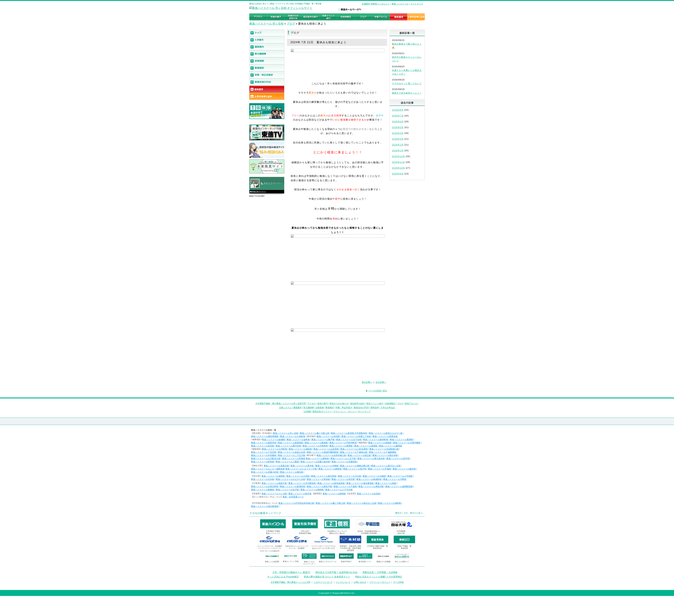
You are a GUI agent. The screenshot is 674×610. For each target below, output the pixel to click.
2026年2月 (398, 145)
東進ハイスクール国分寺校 (385, 455)
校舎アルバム (411, 403)
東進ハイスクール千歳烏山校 (353, 452)
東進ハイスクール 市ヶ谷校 (266, 23)
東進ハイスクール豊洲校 (401, 439)
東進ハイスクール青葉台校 (276, 465)
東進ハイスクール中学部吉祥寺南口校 (296, 503)
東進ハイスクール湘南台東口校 (354, 465)
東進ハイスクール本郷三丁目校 (356, 436)
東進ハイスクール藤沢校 (404, 469)
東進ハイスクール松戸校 (287, 489)
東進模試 (329, 407)
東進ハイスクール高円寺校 (288, 446)
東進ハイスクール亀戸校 (323, 439)
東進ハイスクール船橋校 (262, 489)
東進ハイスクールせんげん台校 (290, 479)
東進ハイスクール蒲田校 (300, 449)
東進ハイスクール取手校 (300, 493)
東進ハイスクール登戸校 (354, 469)
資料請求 (374, 407)
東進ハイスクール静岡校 (334, 493)
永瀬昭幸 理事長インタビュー (376, 4)
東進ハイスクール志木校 (262, 479)
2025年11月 (398, 162)
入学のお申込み (387, 407)
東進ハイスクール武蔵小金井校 (315, 461)
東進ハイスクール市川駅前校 (302, 483)
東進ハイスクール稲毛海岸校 (331, 483)
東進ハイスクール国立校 (359, 455)
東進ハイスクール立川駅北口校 (265, 458)
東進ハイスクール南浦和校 (369, 479)
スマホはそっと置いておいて (407, 83)
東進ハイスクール (400, 4)
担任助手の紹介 (357, 403)
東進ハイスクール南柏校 (312, 489)
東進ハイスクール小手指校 (400, 476)
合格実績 (319, 407)
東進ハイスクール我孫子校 (274, 483)
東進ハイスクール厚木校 (302, 465)
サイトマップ (416, 4)
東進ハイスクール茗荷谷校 (385, 436)
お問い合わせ (360, 582)
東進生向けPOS (361, 407)
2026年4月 (398, 133)
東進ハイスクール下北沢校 (263, 452)
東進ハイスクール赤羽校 (328, 436)
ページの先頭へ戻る (377, 390)
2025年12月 (398, 156)
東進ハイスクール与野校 (394, 479)
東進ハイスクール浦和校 (273, 476)
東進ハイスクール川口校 (349, 476)
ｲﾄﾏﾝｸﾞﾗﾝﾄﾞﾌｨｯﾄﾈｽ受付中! (270, 551)
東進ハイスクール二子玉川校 (291, 455)
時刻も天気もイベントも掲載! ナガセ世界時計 (378, 576)
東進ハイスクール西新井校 (263, 442)
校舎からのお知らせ (339, 403)
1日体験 (307, 411)
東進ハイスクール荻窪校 (262, 446)
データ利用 (398, 582)
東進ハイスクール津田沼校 (371, 486)
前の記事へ (367, 382)
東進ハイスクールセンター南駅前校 (268, 469)
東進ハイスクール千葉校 (345, 486)
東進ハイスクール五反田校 (326, 449)
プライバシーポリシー (380, 582)
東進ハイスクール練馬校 (390, 446)
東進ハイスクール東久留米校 (371, 458)
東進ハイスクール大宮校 (297, 476)
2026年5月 (398, 127)
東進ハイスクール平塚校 (379, 469)
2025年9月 (398, 174)
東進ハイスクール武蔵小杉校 (264, 472)
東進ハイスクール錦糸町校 (375, 439)
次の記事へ (381, 382)
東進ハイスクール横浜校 (291, 472)
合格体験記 (390, 403)
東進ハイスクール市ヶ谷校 (285, 433)
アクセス (312, 403)
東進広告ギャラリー (259, 191)
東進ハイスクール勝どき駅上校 (314, 433)
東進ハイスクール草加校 (318, 479)
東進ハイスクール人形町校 (292, 436)
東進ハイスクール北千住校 (348, 439)
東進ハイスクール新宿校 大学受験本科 (349, 433)
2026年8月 (398, 110)
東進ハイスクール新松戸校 (319, 486)
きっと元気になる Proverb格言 (283, 576)
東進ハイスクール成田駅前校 (399, 486)
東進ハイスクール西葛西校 (290, 442)
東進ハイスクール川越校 (374, 476)
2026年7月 (398, 116)
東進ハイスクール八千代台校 (339, 489)
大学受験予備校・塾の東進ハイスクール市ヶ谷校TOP (280, 403)
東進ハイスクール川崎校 (326, 465)
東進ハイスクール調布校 (317, 458)
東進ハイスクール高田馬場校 (264, 436)
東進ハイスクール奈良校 (368, 493)
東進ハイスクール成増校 (365, 446)
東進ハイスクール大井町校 (274, 449)
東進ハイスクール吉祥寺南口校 (331, 455)
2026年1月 (398, 150)
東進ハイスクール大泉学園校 (406, 442)
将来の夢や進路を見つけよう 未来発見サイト (327, 576)
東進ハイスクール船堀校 (316, 442)
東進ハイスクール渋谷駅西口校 (384, 449)
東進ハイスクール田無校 (293, 458)
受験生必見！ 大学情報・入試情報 (379, 572)
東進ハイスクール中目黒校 (263, 455)
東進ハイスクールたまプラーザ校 (301, 469)
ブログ (291, 23)
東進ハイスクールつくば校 (274, 493)
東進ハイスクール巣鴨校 (341, 446)
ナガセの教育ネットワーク (265, 513)
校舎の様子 (323, 403)
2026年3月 (398, 139)
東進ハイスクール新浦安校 (292, 486)
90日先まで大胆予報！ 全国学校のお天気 (336, 572)
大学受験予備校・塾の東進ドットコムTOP (290, 582)
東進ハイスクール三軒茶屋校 (354, 449)
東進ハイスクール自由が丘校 (291, 452)
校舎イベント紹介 (374, 403)
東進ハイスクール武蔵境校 (344, 461)
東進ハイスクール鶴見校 (330, 469)
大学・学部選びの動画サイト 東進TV (291, 572)
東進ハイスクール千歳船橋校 (382, 452)
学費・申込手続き (343, 407)
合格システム (285, 407)
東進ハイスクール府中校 (397, 458)
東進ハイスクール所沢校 (343, 479)
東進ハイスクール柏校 (385, 483)
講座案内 (297, 407)
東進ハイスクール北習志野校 (264, 486)
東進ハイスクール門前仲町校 (343, 442)
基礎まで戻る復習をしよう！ (407, 93)
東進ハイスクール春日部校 (323, 476)
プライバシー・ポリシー (344, 411)
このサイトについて (323, 582)
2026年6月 (398, 121)
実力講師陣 (308, 407)
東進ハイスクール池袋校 (379, 442)
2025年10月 (398, 168)
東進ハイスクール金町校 (298, 439)
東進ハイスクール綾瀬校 (273, 439)
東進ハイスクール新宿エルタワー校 (385, 433)
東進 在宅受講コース (293, 497)
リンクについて (343, 582)
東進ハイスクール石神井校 (315, 446)
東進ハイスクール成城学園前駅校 (322, 452)
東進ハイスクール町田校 (262, 461)
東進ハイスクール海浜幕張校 (360, 483)
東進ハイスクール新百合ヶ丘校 (386, 465)
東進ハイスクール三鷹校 (287, 461)
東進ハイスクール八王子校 (343, 458)
